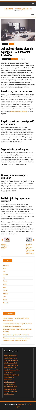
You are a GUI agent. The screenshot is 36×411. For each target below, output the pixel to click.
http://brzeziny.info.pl (9, 384)
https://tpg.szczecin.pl (10, 389)
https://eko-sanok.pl (9, 372)
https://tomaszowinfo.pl (10, 363)
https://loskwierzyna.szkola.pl (12, 370)
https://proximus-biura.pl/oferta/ (18, 111)
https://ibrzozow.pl (9, 377)
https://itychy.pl (8, 379)
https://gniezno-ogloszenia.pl (11, 375)
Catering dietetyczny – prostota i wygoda (5, 247)
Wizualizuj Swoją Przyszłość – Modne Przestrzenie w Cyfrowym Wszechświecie (30, 249)
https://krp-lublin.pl (9, 394)
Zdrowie (5, 300)
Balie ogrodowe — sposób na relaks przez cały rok (16, 335)
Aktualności (6, 265)
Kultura (5, 284)
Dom (4, 271)
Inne (4, 278)
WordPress (21, 404)
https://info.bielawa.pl (9, 382)
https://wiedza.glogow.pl (10, 391)
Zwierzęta (5, 303)
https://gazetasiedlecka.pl (11, 365)
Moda (4, 287)
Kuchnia (5, 281)
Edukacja (5, 274)
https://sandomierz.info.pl (10, 356)
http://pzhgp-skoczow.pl (10, 387)
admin (23, 59)
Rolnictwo (5, 293)
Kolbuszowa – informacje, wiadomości (18, 9)
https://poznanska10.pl (10, 367)
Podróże (5, 290)
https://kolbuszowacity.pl (10, 358)
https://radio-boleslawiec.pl (11, 360)
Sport (4, 296)
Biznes (11, 44)
